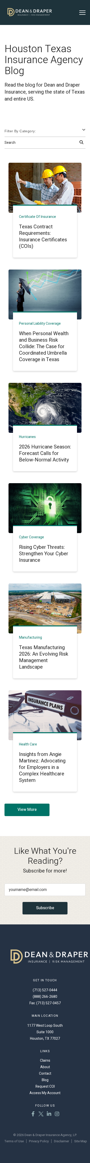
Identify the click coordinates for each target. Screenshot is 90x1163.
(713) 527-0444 (45, 990)
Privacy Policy (39, 1141)
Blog (45, 1080)
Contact (45, 1073)
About (45, 1067)
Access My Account (45, 1093)
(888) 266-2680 (45, 996)
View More (27, 810)
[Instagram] (57, 1114)
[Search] (82, 142)
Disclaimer (61, 1141)
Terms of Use (14, 1141)
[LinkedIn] (49, 1114)
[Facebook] (33, 1114)
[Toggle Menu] (82, 12)
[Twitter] (41, 1114)
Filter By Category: (20, 131)
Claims (45, 1060)
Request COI (45, 1086)
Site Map (80, 1141)
